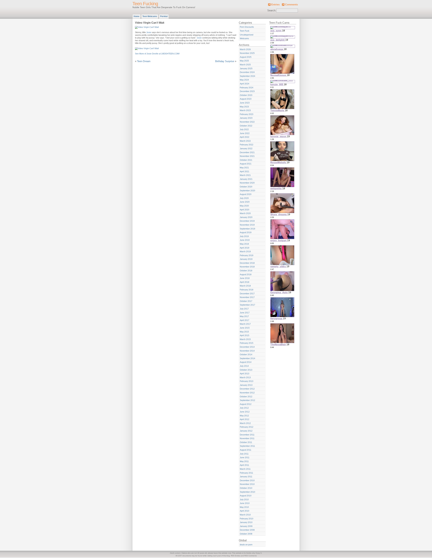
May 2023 (244, 107)
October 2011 (246, 442)
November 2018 (247, 267)
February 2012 (246, 427)
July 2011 (244, 454)
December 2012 (247, 389)
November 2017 (247, 297)
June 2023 (245, 103)
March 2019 (245, 251)
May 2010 (244, 507)
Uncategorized (246, 35)
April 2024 (244, 84)
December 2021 (247, 152)
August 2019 (245, 232)
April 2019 (244, 248)
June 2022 (245, 133)
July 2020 (244, 198)
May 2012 (244, 415)
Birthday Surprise (224, 61)
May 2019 (244, 244)
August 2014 (245, 362)
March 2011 (245, 469)
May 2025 (244, 61)
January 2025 (246, 68)
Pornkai (164, 16)
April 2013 (244, 373)
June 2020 (245, 202)
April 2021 (244, 171)
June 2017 (245, 313)
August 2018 (245, 274)
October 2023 (246, 95)
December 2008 (247, 530)
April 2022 (244, 137)
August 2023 (245, 99)
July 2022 (244, 129)
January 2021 (246, 179)
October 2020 (246, 187)
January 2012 (246, 431)
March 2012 (245, 423)
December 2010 (247, 480)
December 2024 (247, 72)
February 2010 (246, 518)
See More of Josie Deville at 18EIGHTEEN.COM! (157, 54)
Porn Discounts (247, 27)
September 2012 (247, 400)
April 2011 (244, 465)
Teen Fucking (145, 3)
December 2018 (247, 263)
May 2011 (244, 461)
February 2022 (246, 145)
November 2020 (247, 183)
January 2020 (246, 217)
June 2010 (245, 503)
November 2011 (247, 438)
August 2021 (245, 164)
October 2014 (246, 354)
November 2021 (247, 156)
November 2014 (247, 351)
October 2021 (246, 160)
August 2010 (245, 496)
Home (136, 16)
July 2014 (244, 366)
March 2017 (245, 324)
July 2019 (244, 236)
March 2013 (245, 377)
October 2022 (246, 126)
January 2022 (246, 148)
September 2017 (247, 305)
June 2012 (245, 412)
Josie (148, 32)
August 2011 (245, 450)
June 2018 (245, 278)
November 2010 (247, 484)
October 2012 (246, 396)
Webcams (244, 38)
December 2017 (247, 293)
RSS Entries (235, 556)
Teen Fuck (244, 31)
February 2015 (246, 343)
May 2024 (244, 80)
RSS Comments (250, 556)
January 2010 (246, 522)
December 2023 (247, 91)
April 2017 (244, 320)
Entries (275, 4)
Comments (291, 4)
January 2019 (246, 259)
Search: (271, 10)
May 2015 (244, 332)
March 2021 (245, 175)
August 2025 (245, 57)
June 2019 (245, 240)
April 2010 (244, 511)
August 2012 (245, 404)
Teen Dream (144, 61)
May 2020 (244, 206)
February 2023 (246, 114)
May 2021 (244, 167)
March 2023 (245, 110)
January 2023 (246, 118)
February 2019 (246, 255)
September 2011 (247, 446)
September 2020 (247, 190)
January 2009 (246, 526)
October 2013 (246, 370)
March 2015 (245, 339)
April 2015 (244, 335)
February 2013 (246, 381)
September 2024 (247, 76)
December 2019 (247, 221)
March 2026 (245, 49)
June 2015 (245, 328)
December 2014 (247, 347)
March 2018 (245, 286)
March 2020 (245, 213)
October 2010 (246, 488)
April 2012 (244, 419)
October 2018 (246, 270)
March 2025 (245, 64)
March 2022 (245, 141)
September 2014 (247, 358)
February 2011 (246, 473)
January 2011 (246, 476)
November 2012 (247, 393)
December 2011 (247, 435)
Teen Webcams (149, 16)
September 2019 (247, 229)
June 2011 (244, 457)
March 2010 (245, 515)
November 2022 (247, 122)
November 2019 (247, 225)
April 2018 (244, 282)
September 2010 (247, 492)
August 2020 (245, 194)
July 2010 (244, 499)
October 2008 (246, 534)
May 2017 (244, 316)
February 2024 (246, 87)
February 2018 (246, 290)
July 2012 (244, 408)
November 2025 (247, 53)
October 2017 (246, 301)
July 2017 (244, 309)
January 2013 (246, 385)
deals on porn (246, 544)
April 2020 (244, 210)
